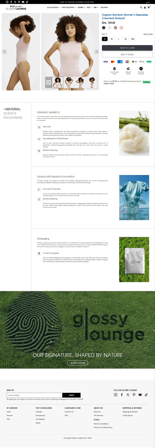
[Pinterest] (19, 2)
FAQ (66, 415)
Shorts (38, 423)
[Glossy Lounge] (16, 7)
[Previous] (4, 51)
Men (95, 7)
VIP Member (98, 415)
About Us (97, 412)
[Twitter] (15, 2)
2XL (132, 39)
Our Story (104, 7)
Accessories (40, 419)
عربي (148, 2)
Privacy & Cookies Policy (103, 427)
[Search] (141, 7)
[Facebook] (11, 2)
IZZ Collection (52, 7)
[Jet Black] (103, 27)
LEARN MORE (77, 362)
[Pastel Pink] (121, 27)
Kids (88, 7)
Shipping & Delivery (130, 412)
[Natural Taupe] (115, 27)
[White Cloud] (109, 27)
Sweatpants (40, 415)
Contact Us (69, 412)
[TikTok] (27, 2)
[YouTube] (23, 2)
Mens (9, 412)
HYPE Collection (68, 7)
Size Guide (148, 34)
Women (80, 7)
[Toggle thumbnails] (48, 82)
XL (126, 39)
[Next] (96, 51)
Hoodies (39, 412)
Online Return (128, 415)
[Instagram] (7, 2)
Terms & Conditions (101, 424)
